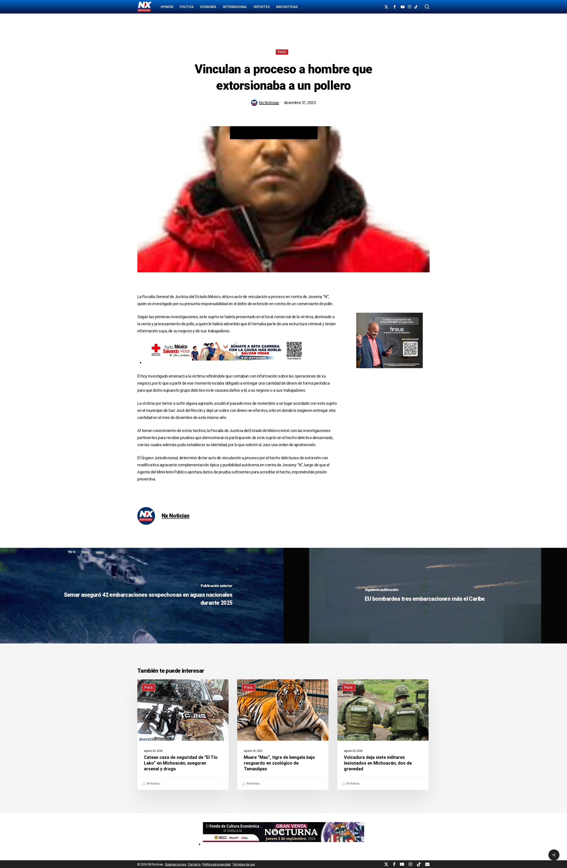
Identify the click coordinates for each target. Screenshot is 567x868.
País (282, 52)
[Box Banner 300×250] (389, 370)
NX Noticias (153, 783)
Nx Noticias (269, 102)
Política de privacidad (216, 864)
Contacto (194, 864)
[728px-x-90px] (224, 362)
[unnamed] (283, 844)
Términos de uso (243, 864)
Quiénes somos (175, 864)
